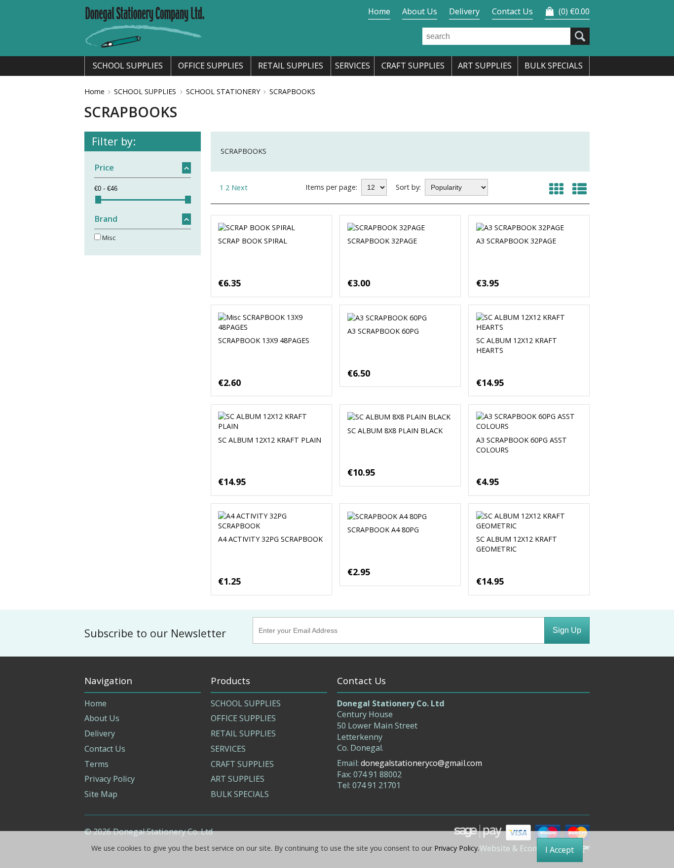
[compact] (556, 188)
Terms (96, 764)
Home (379, 11)
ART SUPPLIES (237, 778)
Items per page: (331, 187)
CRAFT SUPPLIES (242, 764)
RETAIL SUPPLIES (243, 733)
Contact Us (512, 11)
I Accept (559, 849)
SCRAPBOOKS (292, 91)
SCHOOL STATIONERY (223, 91)
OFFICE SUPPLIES (243, 718)
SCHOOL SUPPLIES (145, 91)
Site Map (100, 794)
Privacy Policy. (456, 848)
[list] (580, 188)
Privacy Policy (109, 778)
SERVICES (228, 748)
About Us (419, 11)
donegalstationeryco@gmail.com (421, 763)
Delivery (464, 11)
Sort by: (408, 187)
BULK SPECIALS (240, 794)
